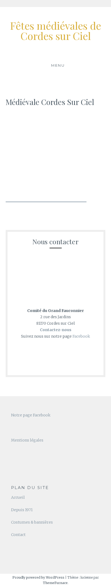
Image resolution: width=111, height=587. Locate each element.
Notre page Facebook (30, 415)
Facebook (81, 336)
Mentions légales (27, 440)
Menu (58, 65)
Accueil (18, 497)
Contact (18, 534)
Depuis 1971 (22, 509)
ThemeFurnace (55, 583)
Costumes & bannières (32, 522)
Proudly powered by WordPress (38, 577)
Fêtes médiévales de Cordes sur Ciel (55, 31)
